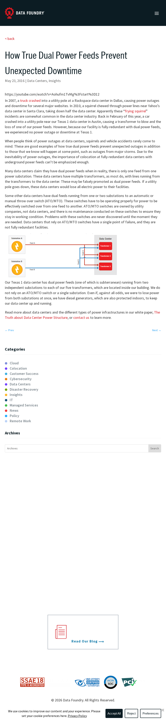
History (42, 567)
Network (42, 505)
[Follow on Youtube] (158, 658)
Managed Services (24, 405)
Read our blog (84, 641)
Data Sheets (124, 567)
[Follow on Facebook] (141, 658)
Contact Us (42, 602)
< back (10, 38)
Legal (42, 581)
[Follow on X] (150, 658)
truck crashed (31, 100)
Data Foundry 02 (124, 504)
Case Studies (124, 581)
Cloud (14, 363)
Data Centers (37, 80)
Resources (124, 544)
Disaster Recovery (24, 389)
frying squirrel (135, 111)
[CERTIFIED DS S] (133, 685)
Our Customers (42, 560)
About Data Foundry (42, 544)
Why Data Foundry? (42, 553)
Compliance (42, 588)
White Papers (124, 574)
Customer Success (24, 373)
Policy (14, 415)
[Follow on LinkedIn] (133, 658)
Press (124, 560)
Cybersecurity (21, 378)
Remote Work (20, 421)
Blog (124, 553)
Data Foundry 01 (124, 497)
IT (11, 400)
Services (42, 482)
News (14, 410)
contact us (81, 317)
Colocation (18, 368)
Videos (124, 595)
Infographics (124, 588)
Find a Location (42, 595)
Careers (42, 574)
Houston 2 (124, 526)
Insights (55, 80)
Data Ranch (124, 511)
